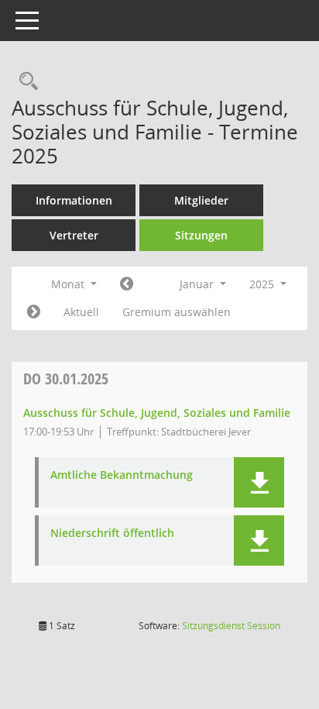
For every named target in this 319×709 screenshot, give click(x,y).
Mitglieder (201, 200)
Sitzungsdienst (231, 625)
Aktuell (81, 312)
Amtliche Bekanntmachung (121, 475)
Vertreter (74, 235)
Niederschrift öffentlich (112, 533)
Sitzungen (201, 235)
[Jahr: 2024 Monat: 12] (126, 284)
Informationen (74, 200)
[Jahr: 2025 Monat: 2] (33, 312)
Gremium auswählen (176, 312)
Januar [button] (198, 284)
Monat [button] (69, 284)
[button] (259, 482)
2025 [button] (263, 284)
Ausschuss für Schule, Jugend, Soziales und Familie (156, 412)
